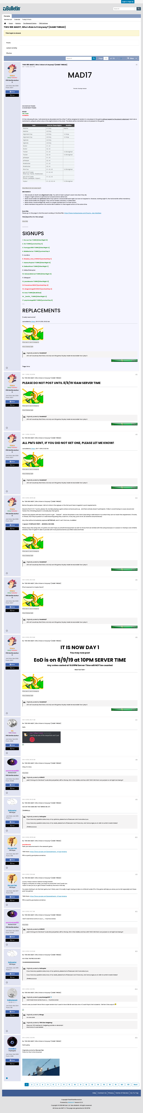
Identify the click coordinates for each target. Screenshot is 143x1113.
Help (94, 1093)
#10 (136, 837)
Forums (7, 16)
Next (135, 1085)
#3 (136, 434)
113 (128, 1085)
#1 (136, 64)
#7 (136, 720)
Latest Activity (11, 48)
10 (75, 1085)
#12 (136, 911)
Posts (8, 43)
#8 (136, 759)
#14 (136, 989)
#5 (136, 580)
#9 (136, 799)
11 (80, 1085)
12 (86, 1085)
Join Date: (9, 86)
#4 (136, 498)
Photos (9, 53)
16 (110, 1085)
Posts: (8, 87)
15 (104, 1085)
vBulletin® (71, 1102)
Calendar (17, 19)
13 (92, 1085)
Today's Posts (26, 19)
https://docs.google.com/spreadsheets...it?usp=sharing (48, 852)
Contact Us (102, 1093)
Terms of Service (121, 1093)
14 (98, 1085)
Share (13, 91)
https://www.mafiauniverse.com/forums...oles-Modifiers (82, 213)
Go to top (134, 1093)
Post (13, 95)
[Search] (139, 8)
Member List (8, 19)
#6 (136, 637)
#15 (136, 1038)
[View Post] (51, 997)
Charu (33, 321)
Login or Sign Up (127, 2)
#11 (136, 874)
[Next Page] (121, 58)
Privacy (111, 1093)
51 (115, 1085)
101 (122, 1085)
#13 (136, 951)
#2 (136, 374)
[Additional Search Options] (135, 8)
